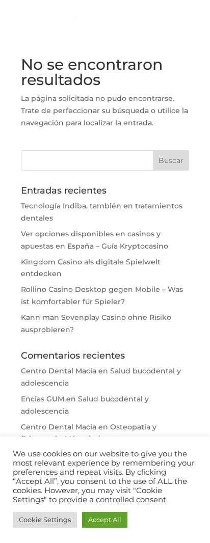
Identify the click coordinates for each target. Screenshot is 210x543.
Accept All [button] (104, 519)
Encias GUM (42, 398)
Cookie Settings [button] (45, 519)
